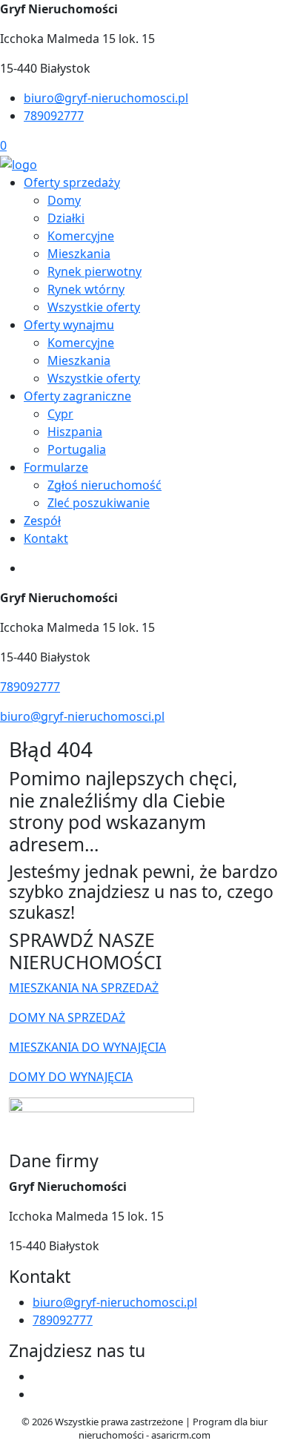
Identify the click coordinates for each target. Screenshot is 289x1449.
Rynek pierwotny (94, 271)
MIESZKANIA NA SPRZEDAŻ (84, 988)
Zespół (42, 520)
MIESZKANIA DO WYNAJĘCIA (87, 1047)
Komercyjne (80, 236)
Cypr (60, 414)
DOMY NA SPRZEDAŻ (67, 1017)
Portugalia (76, 449)
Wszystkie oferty (93, 307)
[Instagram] (38, 1394)
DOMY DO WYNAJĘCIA (71, 1077)
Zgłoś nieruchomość (104, 485)
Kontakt (46, 538)
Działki (65, 218)
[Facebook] (38, 1376)
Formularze (56, 467)
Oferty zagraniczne (77, 396)
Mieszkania (78, 253)
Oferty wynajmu (69, 325)
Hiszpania (74, 431)
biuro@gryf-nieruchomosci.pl (106, 98)
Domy (64, 200)
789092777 (54, 116)
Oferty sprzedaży (72, 182)
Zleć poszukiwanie (98, 503)
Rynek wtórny (85, 289)
